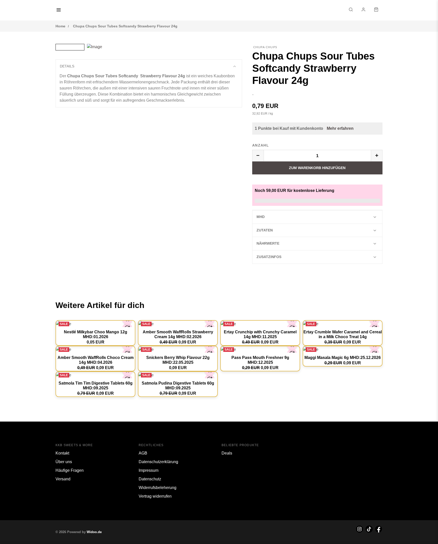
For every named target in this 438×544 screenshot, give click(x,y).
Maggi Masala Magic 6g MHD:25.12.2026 (342, 357)
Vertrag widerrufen (155, 496)
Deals (227, 453)
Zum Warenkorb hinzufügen (317, 168)
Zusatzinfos (269, 257)
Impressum (148, 470)
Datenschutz (150, 479)
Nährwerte (268, 243)
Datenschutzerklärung (158, 462)
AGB (143, 453)
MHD (261, 217)
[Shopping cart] (376, 10)
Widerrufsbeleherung (157, 487)
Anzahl (260, 145)
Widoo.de (94, 532)
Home (60, 26)
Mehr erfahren (340, 128)
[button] (350, 10)
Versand (63, 479)
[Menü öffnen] (59, 10)
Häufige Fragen (70, 470)
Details (67, 66)
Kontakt (62, 453)
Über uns (64, 462)
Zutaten (265, 230)
